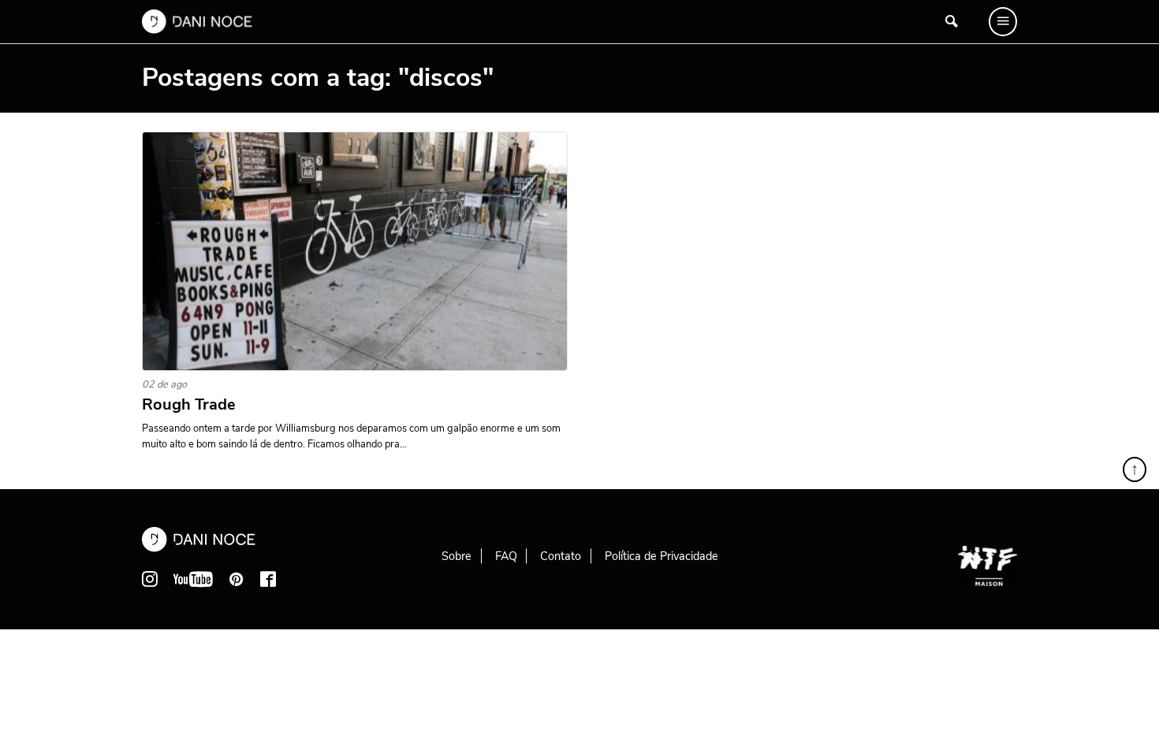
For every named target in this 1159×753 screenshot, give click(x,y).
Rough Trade (189, 404)
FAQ (506, 556)
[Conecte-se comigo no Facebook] (268, 579)
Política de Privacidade (661, 556)
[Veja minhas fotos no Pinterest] (236, 579)
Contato (560, 556)
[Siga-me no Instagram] (150, 579)
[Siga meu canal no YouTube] (193, 579)
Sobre (456, 556)
